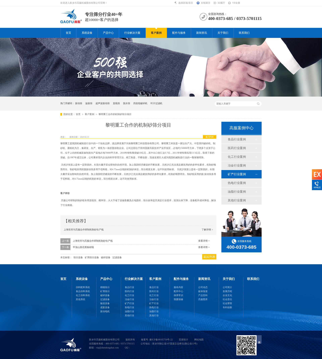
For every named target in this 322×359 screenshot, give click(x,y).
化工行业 (129, 295)
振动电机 (105, 311)
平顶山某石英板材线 (83, 247)
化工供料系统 (83, 295)
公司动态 (203, 287)
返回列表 (210, 137)
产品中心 (108, 32)
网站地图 (199, 339)
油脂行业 (129, 311)
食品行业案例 (237, 139)
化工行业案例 (237, 156)
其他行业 (129, 315)
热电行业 (129, 307)
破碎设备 (105, 257)
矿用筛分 (105, 291)
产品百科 (203, 295)
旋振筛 (88, 103)
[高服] (70, 344)
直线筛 (116, 103)
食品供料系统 (83, 291)
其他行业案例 (237, 200)
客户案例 (156, 32)
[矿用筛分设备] (161, 96)
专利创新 (227, 307)
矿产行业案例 (237, 174)
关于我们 (223, 32)
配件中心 (178, 291)
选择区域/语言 (186, 3)
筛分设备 (78, 257)
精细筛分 (105, 287)
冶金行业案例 (237, 165)
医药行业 (129, 291)
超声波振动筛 (103, 103)
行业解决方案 (132, 32)
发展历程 (227, 291)
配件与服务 (179, 32)
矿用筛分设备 (92, 257)
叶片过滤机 (156, 103)
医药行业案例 (237, 148)
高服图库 (203, 299)
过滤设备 (117, 257)
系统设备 (87, 32)
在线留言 (205, 3)
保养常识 (178, 295)
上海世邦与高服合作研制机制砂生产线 (84, 229)
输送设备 (105, 303)
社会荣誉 (227, 303)
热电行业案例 (237, 183)
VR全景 (236, 3)
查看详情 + (204, 241)
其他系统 (80, 299)
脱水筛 (126, 103)
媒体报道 (203, 291)
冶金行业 (129, 299)
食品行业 (129, 287)
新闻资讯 (201, 32)
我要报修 (178, 299)
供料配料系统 (83, 287)
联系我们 (244, 32)
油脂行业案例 (237, 191)
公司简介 (227, 287)
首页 (68, 32)
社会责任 (227, 299)
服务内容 (178, 287)
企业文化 (227, 295)
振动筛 (78, 103)
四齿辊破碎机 (140, 103)
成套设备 (105, 307)
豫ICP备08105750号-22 (161, 339)
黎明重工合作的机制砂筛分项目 (115, 114)
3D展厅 (221, 3)
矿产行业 (129, 303)
